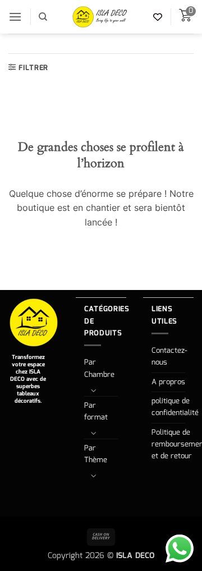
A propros (168, 382)
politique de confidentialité (175, 407)
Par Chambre (99, 368)
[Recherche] (43, 16)
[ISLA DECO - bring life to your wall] (100, 17)
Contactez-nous (169, 357)
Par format (96, 411)
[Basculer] (93, 390)
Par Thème (95, 454)
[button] (15, 16)
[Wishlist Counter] (157, 16)
